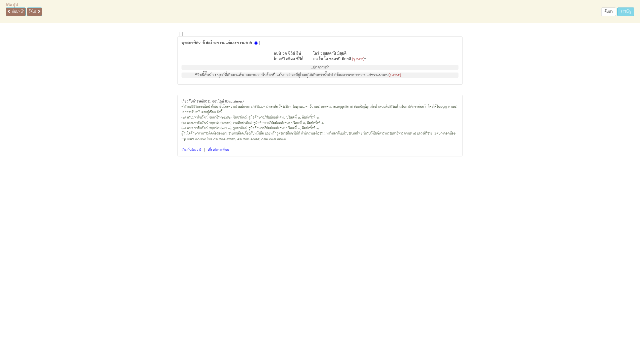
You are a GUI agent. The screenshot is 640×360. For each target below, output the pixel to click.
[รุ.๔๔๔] (358, 59)
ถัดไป (32, 11)
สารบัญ (625, 11)
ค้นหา (608, 11)
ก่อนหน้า (17, 11)
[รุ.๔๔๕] (395, 75)
